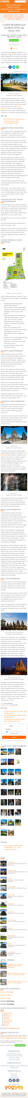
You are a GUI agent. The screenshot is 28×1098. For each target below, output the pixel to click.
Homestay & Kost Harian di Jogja (14, 1055)
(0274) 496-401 (15, 44)
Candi (16, 15)
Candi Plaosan (11, 912)
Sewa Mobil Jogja (7, 9)
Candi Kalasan (11, 952)
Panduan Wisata (14, 11)
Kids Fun (6, 1025)
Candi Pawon (10, 903)
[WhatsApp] (18, 67)
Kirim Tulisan (14, 1073)
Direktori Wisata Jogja (14, 1084)
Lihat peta (15, 48)
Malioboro (6, 1014)
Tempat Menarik (8, 15)
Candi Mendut (10, 895)
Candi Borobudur (11, 870)
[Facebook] (10, 67)
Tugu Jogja (6, 1017)
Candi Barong (10, 862)
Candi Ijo (9, 878)
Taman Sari (6, 1018)
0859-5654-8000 (20, 1045)
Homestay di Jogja (14, 1051)
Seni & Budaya (19, 17)
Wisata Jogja (16, 5)
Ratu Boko (10, 928)
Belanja (18, 18)
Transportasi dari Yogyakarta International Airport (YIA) (14, 1065)
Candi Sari (10, 944)
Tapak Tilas (11, 18)
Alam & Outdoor (8, 17)
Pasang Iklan (14, 1075)
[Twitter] (14, 67)
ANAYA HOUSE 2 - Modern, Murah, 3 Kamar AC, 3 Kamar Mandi (17, 982)
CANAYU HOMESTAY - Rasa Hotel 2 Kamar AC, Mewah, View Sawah (17, 974)
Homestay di (6, 992)
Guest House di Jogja (14, 1059)
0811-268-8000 (15, 40)
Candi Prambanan (12, 920)
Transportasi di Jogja (14, 1063)
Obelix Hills (6, 1024)
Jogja (8, 5)
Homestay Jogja (13, 7)
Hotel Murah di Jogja (14, 1057)
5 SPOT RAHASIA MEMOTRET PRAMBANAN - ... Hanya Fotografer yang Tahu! (13, 847)
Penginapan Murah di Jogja (14, 1054)
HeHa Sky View (8, 1020)
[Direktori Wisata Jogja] (14, 1087)
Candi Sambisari (11, 935)
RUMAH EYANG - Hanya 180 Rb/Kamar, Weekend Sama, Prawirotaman (15, 966)
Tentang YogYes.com (14, 1071)
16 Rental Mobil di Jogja (11, 123)
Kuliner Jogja (20, 9)
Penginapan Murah (9, 1038)
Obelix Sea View (8, 1015)
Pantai (21, 15)
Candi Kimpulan (11, 886)
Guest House (13, 1036)
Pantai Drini (6, 1022)
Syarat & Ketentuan (14, 1077)
